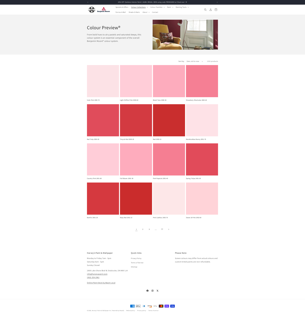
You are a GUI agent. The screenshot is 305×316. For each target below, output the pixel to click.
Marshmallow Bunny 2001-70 (196, 139)
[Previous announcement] (87, 2)
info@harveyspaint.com (97, 274)
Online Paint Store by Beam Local (101, 282)
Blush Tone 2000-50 (159, 100)
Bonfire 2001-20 (92, 218)
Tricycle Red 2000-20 (127, 139)
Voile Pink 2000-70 (93, 100)
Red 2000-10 (157, 139)
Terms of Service (137, 263)
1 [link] (136, 229)
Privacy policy (141, 310)
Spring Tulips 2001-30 (193, 178)
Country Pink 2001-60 (94, 178)
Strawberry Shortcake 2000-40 (196, 100)
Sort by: (181, 61)
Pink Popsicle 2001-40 (160, 178)
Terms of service (153, 310)
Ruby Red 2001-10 (126, 218)
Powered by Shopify (118, 310)
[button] (139, 7)
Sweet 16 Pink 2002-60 (193, 218)
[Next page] (168, 229)
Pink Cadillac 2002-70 (160, 218)
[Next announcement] (217, 2)
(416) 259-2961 (93, 277)
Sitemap (134, 267)
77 (162, 229)
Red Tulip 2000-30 (93, 139)
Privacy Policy (136, 258)
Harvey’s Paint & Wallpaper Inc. (102, 310)
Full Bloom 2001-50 (126, 178)
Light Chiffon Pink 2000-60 (129, 100)
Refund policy (130, 310)
